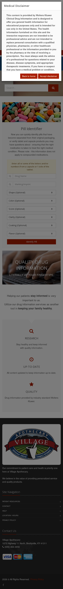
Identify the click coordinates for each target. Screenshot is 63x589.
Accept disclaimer (48, 76)
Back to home (28, 76)
